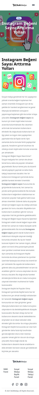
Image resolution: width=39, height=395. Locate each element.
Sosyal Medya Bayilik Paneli (17, 373)
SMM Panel (5, 370)
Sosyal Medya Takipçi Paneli (30, 373)
